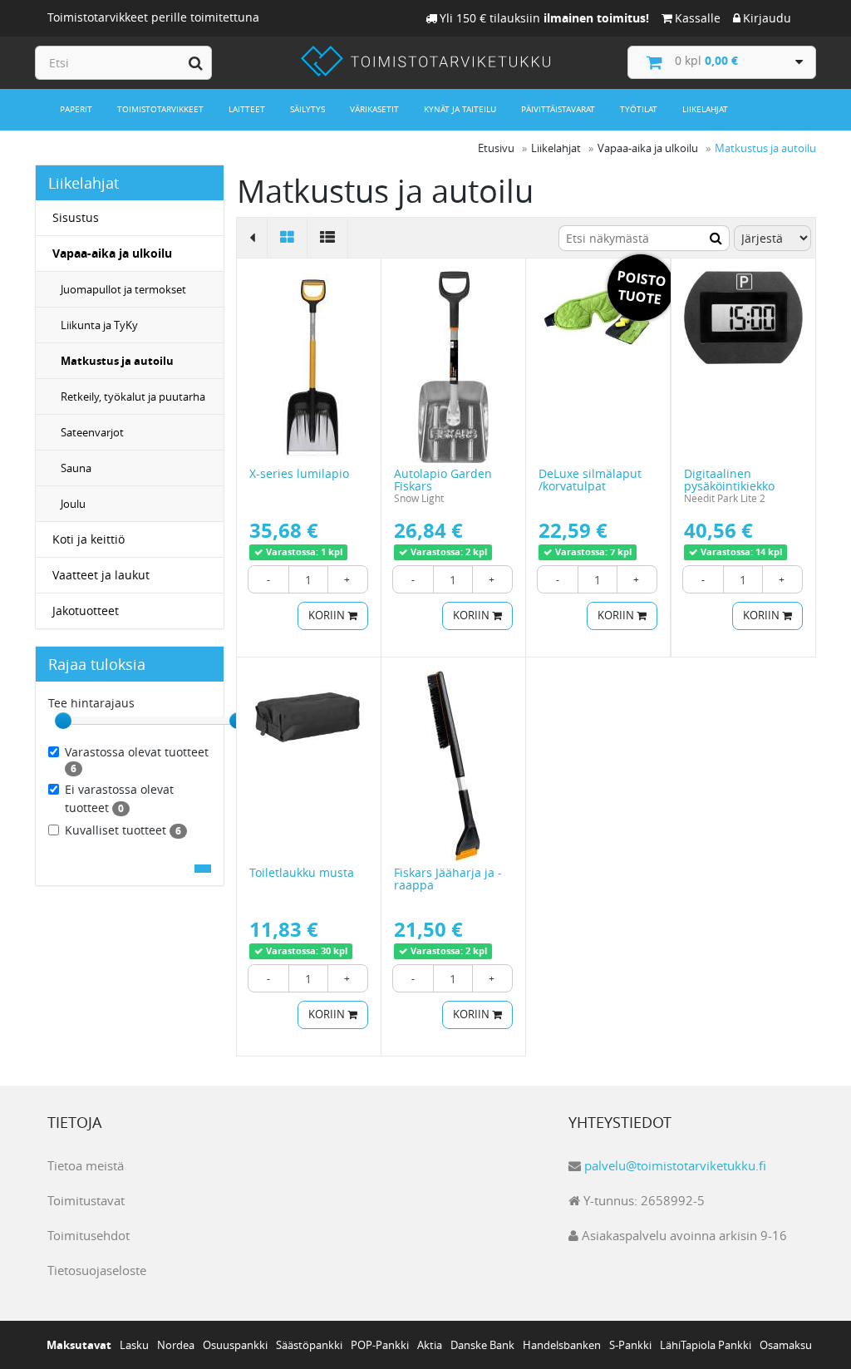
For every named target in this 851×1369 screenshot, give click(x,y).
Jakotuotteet (85, 610)
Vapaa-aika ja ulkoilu (112, 253)
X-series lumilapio (299, 473)
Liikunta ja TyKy (99, 325)
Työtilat (638, 109)
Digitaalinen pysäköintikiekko (729, 479)
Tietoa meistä (85, 1165)
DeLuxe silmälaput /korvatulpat (590, 479)
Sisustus (75, 217)
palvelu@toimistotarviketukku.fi (675, 1165)
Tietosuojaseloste (96, 1270)
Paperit (76, 109)
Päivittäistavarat (558, 109)
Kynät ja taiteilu (460, 109)
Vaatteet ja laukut (101, 575)
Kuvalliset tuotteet (123, 830)
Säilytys (307, 109)
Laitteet (247, 109)
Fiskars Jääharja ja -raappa (448, 878)
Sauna (76, 467)
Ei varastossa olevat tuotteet (119, 798)
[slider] (63, 720)
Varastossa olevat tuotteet (137, 760)
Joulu (73, 503)
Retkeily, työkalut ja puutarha (133, 396)
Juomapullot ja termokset (123, 289)
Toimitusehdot (88, 1235)
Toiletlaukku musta (301, 872)
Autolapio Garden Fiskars (443, 479)
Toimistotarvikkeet (160, 109)
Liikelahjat (705, 109)
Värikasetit (374, 109)
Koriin (327, 615)
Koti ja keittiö (88, 539)
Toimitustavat (86, 1200)
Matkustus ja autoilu (117, 360)
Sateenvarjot (92, 432)
